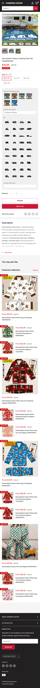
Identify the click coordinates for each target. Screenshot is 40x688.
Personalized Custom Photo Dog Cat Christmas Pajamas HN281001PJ (26, 580)
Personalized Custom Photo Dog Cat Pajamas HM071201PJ (26, 595)
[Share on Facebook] (25, 214)
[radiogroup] (20, 99)
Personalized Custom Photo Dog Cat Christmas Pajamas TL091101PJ (26, 499)
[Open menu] (3, 3)
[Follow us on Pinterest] (14, 665)
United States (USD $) (9, 656)
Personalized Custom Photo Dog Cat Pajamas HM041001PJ (17, 319)
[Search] (35, 8)
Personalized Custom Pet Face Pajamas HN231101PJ (19, 566)
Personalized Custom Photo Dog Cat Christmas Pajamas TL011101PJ (26, 349)
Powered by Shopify (8, 684)
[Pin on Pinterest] (29, 214)
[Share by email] (36, 214)
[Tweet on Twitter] (33, 214)
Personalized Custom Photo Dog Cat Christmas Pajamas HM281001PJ (26, 515)
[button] (20, 91)
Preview (20, 201)
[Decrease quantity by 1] (11, 193)
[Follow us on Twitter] (7, 665)
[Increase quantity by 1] (22, 193)
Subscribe (8, 647)
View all (35, 270)
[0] (36, 3)
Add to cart (20, 206)
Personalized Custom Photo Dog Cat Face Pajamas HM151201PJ (26, 432)
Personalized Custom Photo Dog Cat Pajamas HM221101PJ (17, 484)
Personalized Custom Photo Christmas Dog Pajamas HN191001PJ (25, 333)
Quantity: (5, 193)
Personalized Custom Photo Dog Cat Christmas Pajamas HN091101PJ (17, 402)
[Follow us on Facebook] (3, 665)
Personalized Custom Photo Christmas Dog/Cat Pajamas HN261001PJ (25, 416)
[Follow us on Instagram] (10, 665)
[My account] (32, 3)
